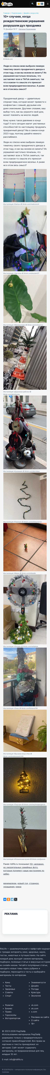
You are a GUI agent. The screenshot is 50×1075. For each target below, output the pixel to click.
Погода (35, 989)
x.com (34, 1011)
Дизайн (35, 985)
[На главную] (6, 4)
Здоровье (10, 989)
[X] (15, 899)
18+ (33, 1023)
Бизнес (8, 1008)
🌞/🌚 (40, 3)
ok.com (34, 1008)
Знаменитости (38, 982)
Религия (9, 1005)
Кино (7, 982)
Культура (35, 992)
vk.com (34, 1005)
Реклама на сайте (40, 1017)
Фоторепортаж (12, 1018)
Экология (36, 995)
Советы (9, 992)
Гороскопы (10, 1015)
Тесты (8, 985)
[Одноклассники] (8, 899)
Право (8, 1011)
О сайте (35, 1020)
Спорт (8, 995)
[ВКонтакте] (4, 899)
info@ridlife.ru (16, 1059)
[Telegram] (12, 899)
